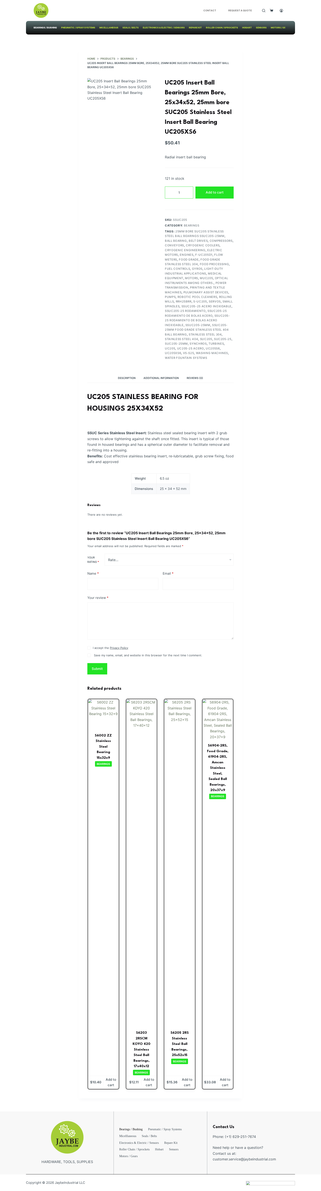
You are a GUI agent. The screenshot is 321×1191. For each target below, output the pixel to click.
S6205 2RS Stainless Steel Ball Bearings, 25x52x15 (180, 1044)
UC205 (170, 348)
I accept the (110, 648)
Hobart (247, 27)
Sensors (261, 27)
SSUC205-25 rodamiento (185, 311)
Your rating (93, 560)
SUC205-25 (222, 339)
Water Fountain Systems (186, 358)
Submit (97, 669)
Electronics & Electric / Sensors (164, 27)
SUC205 (206, 339)
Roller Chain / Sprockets (222, 27)
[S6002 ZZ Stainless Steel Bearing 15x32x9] (103, 714)
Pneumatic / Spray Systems (78, 27)
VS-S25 (188, 353)
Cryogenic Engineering (185, 250)
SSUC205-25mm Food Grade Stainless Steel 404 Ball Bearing (197, 329)
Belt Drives (198, 240)
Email (168, 573)
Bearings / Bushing (45, 27)
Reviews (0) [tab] (195, 378)
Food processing (214, 264)
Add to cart (215, 192)
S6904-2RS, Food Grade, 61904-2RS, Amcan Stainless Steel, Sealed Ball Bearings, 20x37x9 (217, 768)
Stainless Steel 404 (181, 339)
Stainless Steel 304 (205, 334)
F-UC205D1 (203, 254)
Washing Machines (212, 353)
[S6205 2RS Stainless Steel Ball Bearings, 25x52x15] (179, 863)
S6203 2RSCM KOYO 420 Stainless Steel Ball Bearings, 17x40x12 (141, 1049)
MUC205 (206, 278)
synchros (198, 343)
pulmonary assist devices (205, 292)
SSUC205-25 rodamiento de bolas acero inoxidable (197, 320)
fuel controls (177, 268)
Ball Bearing (176, 240)
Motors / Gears (280, 27)
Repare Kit (195, 27)
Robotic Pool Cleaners (197, 297)
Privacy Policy (119, 648)
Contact (209, 10)
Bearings (191, 225)
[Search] (263, 10)
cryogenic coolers (202, 245)
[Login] (281, 10)
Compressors (221, 240)
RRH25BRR (184, 301)
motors (191, 278)
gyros (197, 268)
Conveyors (174, 245)
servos (215, 301)
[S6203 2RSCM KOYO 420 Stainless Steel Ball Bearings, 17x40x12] (141, 863)
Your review (98, 598)
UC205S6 (213, 348)
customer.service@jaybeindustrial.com (244, 1159)
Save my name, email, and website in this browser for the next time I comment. (148, 655)
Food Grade (189, 259)
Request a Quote (240, 10)
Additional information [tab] (161, 378)
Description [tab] (127, 378)
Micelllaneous (108, 27)
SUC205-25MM (176, 343)
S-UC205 (200, 301)
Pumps (170, 297)
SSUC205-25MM (197, 325)
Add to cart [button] (111, 1082)
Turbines (216, 343)
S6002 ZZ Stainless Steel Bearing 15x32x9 (103, 747)
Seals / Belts (131, 27)
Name (93, 573)
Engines (186, 254)
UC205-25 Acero (190, 348)
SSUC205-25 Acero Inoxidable (206, 306)
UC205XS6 (173, 353)
